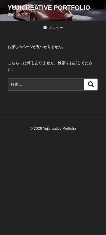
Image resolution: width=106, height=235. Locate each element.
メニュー (56, 28)
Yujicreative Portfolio (49, 7)
